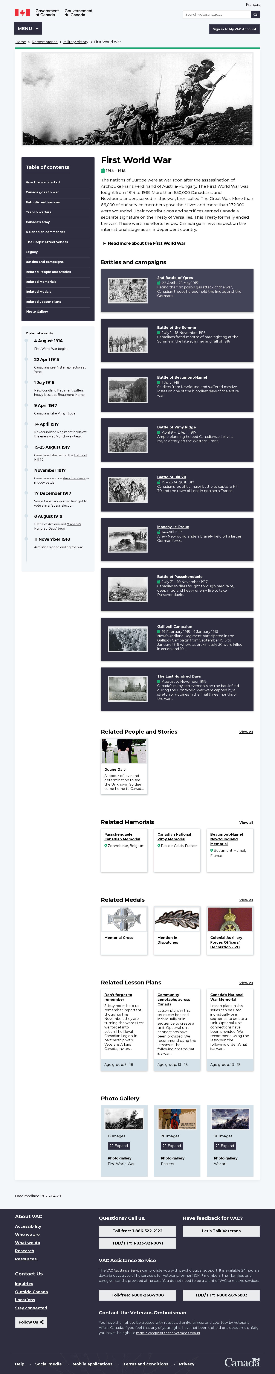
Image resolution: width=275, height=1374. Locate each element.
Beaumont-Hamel (71, 395)
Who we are (27, 1234)
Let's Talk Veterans (221, 1231)
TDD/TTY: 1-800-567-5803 (221, 1295)
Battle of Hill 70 (171, 477)
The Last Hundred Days (179, 676)
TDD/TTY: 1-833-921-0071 (137, 1243)
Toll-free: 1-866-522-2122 (138, 1231)
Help (19, 1364)
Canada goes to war (42, 192)
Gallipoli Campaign (174, 627)
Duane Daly (115, 770)
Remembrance (45, 42)
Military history (75, 42)
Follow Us (33, 1324)
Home (20, 42)
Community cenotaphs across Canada (173, 999)
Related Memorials (41, 282)
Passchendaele (74, 478)
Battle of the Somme (176, 328)
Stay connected (31, 1308)
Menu (26, 28)
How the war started (43, 182)
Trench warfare (39, 212)
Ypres (38, 372)
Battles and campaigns (45, 262)
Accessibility (28, 1226)
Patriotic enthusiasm (43, 202)
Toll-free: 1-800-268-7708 (138, 1295)
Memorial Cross (118, 938)
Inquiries (24, 1283)
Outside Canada (31, 1292)
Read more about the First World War (146, 243)
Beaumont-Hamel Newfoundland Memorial (226, 839)
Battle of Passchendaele (180, 577)
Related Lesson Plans (43, 302)
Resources (26, 1259)
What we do (27, 1242)
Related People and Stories (48, 272)
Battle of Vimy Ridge (176, 427)
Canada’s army (38, 222)
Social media (48, 1364)
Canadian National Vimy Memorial (174, 836)
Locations (25, 1300)
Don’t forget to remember (118, 997)
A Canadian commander (45, 232)
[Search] (255, 14)
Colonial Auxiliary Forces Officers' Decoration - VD (226, 942)
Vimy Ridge (66, 413)
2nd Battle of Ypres (175, 278)
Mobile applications (92, 1364)
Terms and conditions (145, 1364)
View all (246, 732)
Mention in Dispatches (167, 940)
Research (24, 1251)
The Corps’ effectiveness (47, 242)
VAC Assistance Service (124, 1270)
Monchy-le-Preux (68, 436)
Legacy (32, 252)
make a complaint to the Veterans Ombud (168, 1333)
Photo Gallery (37, 312)
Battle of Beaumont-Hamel (182, 377)
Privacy (186, 1364)
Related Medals (38, 292)
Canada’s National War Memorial (226, 997)
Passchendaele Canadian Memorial (122, 836)
